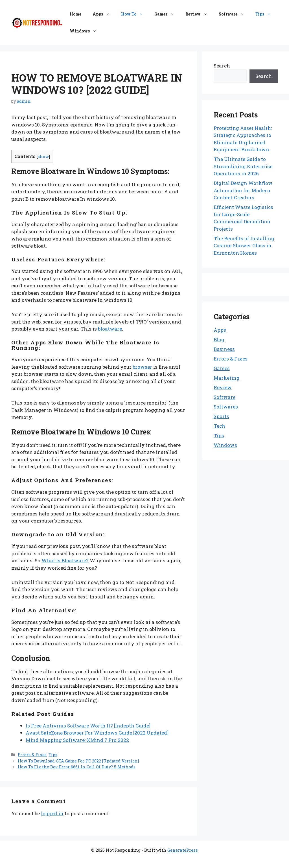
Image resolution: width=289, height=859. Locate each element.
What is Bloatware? (65, 560)
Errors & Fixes (32, 754)
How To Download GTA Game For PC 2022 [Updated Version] (78, 761)
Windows (80, 31)
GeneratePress (182, 850)
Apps (98, 14)
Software (228, 14)
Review (193, 14)
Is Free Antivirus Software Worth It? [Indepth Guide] (88, 725)
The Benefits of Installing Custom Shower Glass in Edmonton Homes (244, 245)
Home (75, 14)
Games (160, 14)
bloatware (110, 328)
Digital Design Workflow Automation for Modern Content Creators (243, 190)
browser (142, 367)
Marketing (227, 378)
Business (224, 349)
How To (128, 14)
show (43, 156)
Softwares (226, 406)
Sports (221, 416)
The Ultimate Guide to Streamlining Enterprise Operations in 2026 (243, 166)
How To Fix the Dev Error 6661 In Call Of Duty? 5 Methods (76, 767)
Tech (219, 426)
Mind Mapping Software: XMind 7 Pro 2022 (77, 740)
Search (222, 65)
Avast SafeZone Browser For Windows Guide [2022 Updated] (97, 732)
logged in (52, 813)
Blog (219, 339)
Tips (259, 14)
